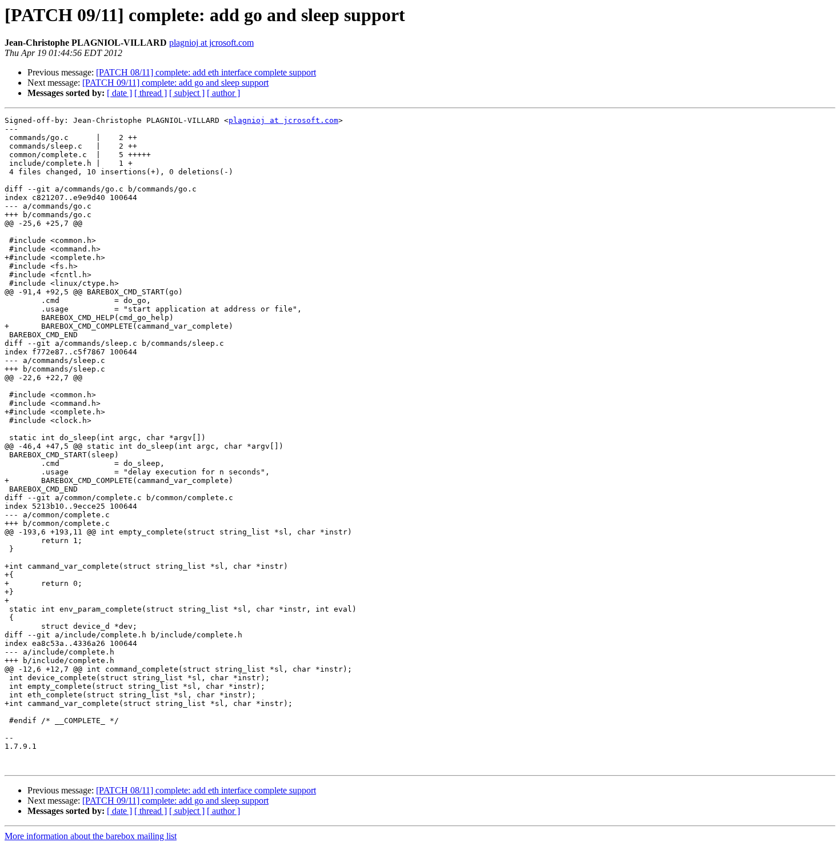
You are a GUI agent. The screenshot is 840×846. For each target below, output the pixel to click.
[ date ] (119, 93)
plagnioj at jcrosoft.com (211, 42)
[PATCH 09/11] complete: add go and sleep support (175, 82)
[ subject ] (187, 93)
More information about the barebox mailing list (91, 836)
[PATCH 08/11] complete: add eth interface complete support (206, 72)
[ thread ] (150, 93)
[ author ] (223, 93)
